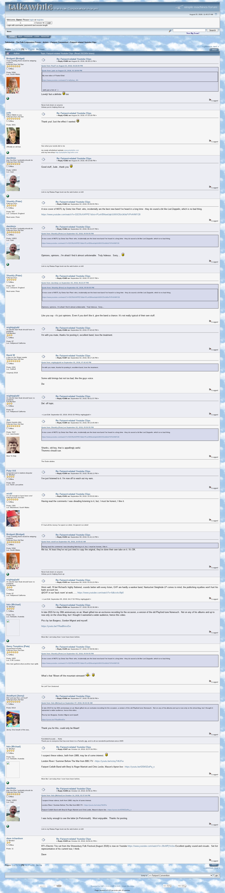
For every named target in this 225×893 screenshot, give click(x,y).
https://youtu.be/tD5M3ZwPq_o (140, 766)
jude (8, 112)
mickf (9, 493)
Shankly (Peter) (14, 201)
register (40, 20)
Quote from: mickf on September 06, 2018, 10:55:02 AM (63, 542)
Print (214, 50)
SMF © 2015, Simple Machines (122, 886)
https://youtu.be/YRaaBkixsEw (56, 626)
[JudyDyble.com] (7, 153)
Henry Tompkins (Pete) (17, 646)
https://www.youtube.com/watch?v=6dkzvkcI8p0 (100, 592)
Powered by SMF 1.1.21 (100, 886)
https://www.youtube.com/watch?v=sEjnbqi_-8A (60, 80)
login (31, 20)
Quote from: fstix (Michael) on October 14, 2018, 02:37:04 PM (65, 795)
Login (36, 36)
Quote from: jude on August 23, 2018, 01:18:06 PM (62, 71)
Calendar (28, 36)
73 (16, 49)
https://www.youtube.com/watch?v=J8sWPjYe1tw (151, 846)
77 (29, 49)
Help (20, 36)
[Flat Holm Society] (7, 99)
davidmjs (11, 158)
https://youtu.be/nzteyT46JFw (109, 761)
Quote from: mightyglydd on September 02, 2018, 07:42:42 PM (66, 362)
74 (19, 49)
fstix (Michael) (13, 604)
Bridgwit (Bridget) (15, 58)
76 (26, 49)
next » (216, 46)
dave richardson (14, 838)
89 (33, 49)
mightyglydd (12, 327)
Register (45, 36)
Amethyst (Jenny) (15, 695)
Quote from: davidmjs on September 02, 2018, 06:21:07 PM (65, 283)
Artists (46, 42)
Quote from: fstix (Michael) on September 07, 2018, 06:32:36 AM (66, 703)
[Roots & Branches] (7, 641)
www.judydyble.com (71, 150)
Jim (8, 420)
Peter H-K (11, 471)
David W (10, 355)
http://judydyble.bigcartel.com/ (66, 152)
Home (12, 36)
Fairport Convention (59, 42)
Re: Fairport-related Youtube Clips (74, 59)
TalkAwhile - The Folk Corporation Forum (23, 42)
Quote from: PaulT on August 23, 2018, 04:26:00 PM (62, 66)
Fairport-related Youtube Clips (83, 42)
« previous (207, 46)
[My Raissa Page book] (7, 197)
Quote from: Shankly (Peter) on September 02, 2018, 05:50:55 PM (67, 234)
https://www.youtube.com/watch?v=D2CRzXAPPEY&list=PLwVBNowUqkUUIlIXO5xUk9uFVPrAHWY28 (90, 214)
